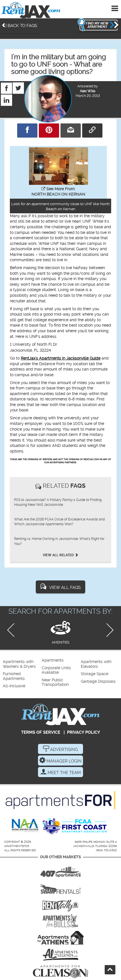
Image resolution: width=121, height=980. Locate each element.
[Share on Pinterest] (49, 130)
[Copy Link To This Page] (92, 130)
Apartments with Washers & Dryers (19, 664)
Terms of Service (40, 732)
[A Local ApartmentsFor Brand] (60, 800)
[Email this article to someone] (70, 130)
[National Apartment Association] (25, 826)
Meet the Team (63, 772)
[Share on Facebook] (27, 130)
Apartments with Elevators (96, 664)
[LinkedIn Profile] (6, 97)
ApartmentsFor (16, 846)
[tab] (60, 632)
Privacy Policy (83, 732)
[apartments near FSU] (60, 903)
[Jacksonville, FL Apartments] (30, 10)
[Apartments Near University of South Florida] (60, 920)
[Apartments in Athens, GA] (60, 937)
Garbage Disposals (98, 681)
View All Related (59, 555)
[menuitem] (21, 664)
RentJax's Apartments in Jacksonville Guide (60, 358)
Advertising (63, 749)
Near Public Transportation (55, 682)
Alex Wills (87, 91)
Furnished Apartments (14, 676)
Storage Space (94, 673)
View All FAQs (65, 587)
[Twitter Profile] (18, 85)
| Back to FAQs (21, 25)
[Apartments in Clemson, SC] (60, 971)
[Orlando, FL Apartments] (60, 870)
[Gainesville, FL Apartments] (60, 887)
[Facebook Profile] (6, 85)
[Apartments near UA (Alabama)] (60, 954)
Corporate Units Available (56, 670)
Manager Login (63, 761)
